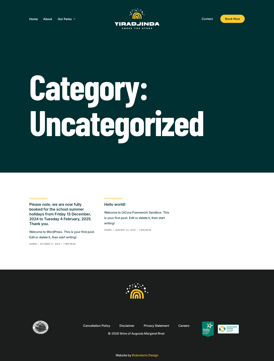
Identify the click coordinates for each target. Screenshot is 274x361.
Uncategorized (38, 199)
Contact (207, 19)
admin (33, 244)
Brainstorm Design (145, 355)
